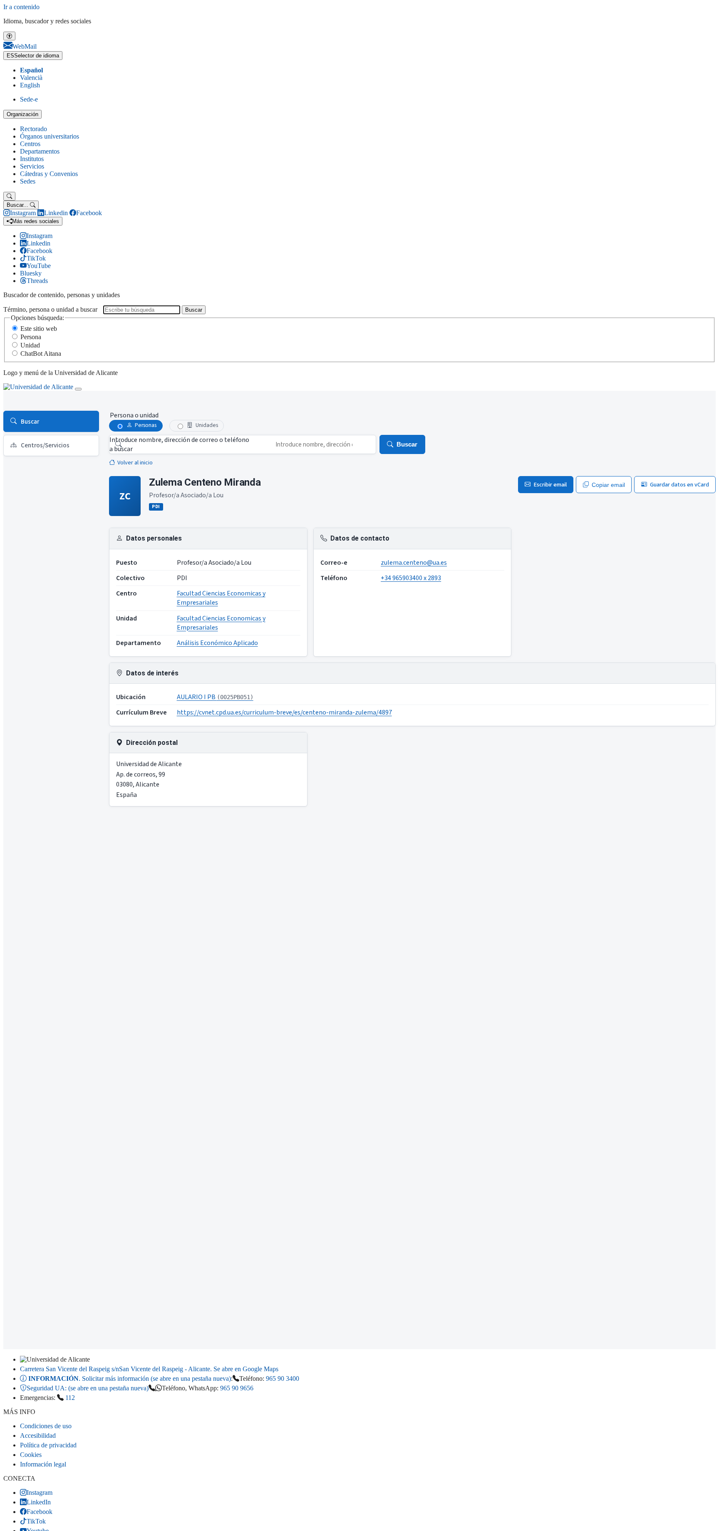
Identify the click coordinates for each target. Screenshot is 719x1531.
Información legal (43, 1464)
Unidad (30, 345)
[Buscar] (9, 196)
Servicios (32, 166)
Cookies (31, 1454)
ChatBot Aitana (40, 353)
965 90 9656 (236, 1388)
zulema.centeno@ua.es (414, 562)
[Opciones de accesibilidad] (9, 36)
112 (70, 1397)
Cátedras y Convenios (49, 173)
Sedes (27, 181)
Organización (22, 114)
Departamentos (40, 151)
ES (33, 55)
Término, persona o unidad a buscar (50, 309)
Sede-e (29, 99)
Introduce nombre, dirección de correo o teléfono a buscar (179, 444)
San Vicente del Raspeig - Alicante (149, 1368)
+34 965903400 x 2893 (411, 578)
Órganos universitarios (49, 136)
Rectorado (33, 128)
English (30, 85)
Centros (30, 143)
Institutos (32, 158)
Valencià (31, 77)
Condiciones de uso (46, 1425)
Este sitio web (38, 328)
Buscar (193, 310)
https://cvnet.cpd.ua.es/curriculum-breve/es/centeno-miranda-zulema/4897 (284, 712)
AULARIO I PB (215, 697)
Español (31, 70)
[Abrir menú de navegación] (78, 389)
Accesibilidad (38, 1435)
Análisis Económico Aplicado (217, 643)
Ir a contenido (21, 6)
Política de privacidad (48, 1445)
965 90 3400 (282, 1378)
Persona (30, 336)
